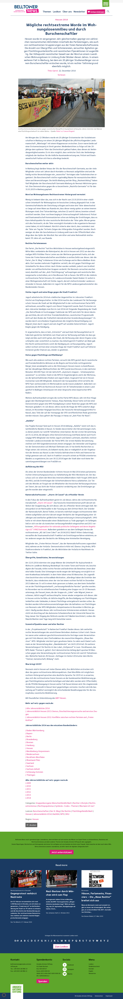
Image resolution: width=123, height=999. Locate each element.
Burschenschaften (41, 811)
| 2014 (28, 798)
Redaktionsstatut (94, 966)
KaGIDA (56, 814)
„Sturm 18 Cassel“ (45, 502)
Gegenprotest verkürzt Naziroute (24, 893)
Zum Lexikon (61, 946)
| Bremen (29, 742)
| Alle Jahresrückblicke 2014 (37, 708)
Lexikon (57, 11)
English (91, 971)
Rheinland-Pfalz (33, 760)
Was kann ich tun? (87, 806)
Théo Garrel (53, 70)
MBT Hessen (60, 698)
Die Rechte (66, 811)
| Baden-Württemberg (34, 730)
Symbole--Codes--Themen (66, 806)
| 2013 (28, 795)
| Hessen (29, 748)
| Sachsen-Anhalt (32, 769)
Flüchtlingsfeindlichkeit (82, 811)
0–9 (16, 940)
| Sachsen (29, 766)
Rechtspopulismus (46, 806)
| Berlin (28, 736)
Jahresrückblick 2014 (42, 814)
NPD (62, 814)
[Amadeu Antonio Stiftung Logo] (17, 989)
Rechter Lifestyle (80, 803)
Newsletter (79, 11)
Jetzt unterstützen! (61, 852)
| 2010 (28, 786)
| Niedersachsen (32, 754)
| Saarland (29, 763)
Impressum (109, 996)
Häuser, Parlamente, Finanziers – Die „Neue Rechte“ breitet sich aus (96, 895)
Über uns (67, 11)
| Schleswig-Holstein (34, 772)
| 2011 (28, 789)
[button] (4, 995)
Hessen (28, 814)
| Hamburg (29, 745)
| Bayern (28, 733)
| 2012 (28, 792)
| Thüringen (30, 775)
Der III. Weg (55, 811)
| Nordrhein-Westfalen (35, 757)
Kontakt (91, 969)
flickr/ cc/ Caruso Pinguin (65, 131)
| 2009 (28, 783)
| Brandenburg (31, 739)
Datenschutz (99, 996)
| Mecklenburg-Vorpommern (37, 751)
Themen (47, 11)
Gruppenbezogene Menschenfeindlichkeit (53, 803)
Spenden (42, 981)
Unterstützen (97, 11)
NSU (67, 814)
